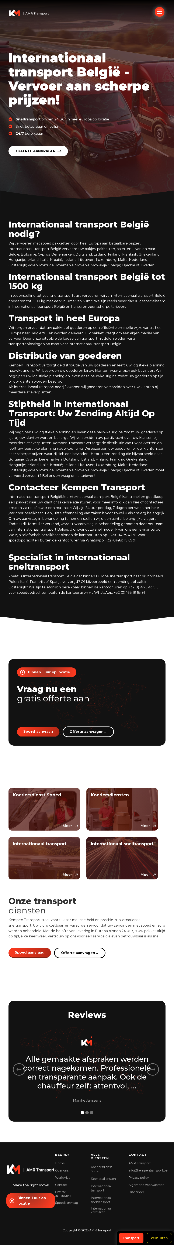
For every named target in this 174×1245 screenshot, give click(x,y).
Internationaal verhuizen (101, 1210)
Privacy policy (139, 1177)
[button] (159, 12)
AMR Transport (140, 1163)
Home (60, 1163)
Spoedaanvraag (66, 1202)
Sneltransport (28, 119)
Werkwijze (62, 1177)
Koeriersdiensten (103, 1179)
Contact (61, 1185)
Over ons (62, 1170)
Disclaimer (136, 1192)
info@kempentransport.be (148, 1170)
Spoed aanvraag (38, 731)
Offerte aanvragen (88, 732)
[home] (28, 12)
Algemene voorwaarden (146, 1185)
